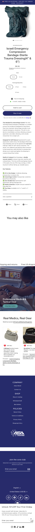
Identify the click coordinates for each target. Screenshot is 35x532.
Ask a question (7, 197)
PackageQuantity (17, 83)
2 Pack (17, 87)
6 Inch (20, 77)
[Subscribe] (28, 469)
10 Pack (17, 92)
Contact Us (17, 389)
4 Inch (13, 77)
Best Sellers (17, 404)
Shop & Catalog (17, 397)
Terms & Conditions (17, 416)
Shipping (11, 68)
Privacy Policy (17, 419)
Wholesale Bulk (17, 401)
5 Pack (24, 87)
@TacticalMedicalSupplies (22, 322)
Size (17, 73)
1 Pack (9, 87)
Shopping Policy (17, 423)
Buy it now (17, 113)
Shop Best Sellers (10, 306)
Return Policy (17, 412)
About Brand (17, 386)
